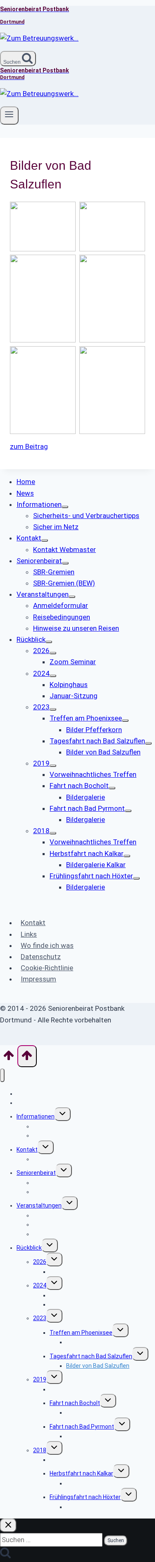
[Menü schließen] (2, 1075)
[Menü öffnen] (9, 115)
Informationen (36, 1116)
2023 (39, 1318)
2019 (39, 1379)
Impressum (38, 979)
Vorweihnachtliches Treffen (87, 1389)
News (24, 1102)
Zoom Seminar (69, 1271)
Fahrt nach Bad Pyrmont (82, 1426)
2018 (39, 1450)
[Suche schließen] (8, 1525)
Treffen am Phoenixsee (81, 1332)
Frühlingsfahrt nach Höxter (85, 1497)
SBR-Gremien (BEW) (59, 1191)
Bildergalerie (82, 1412)
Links (29, 934)
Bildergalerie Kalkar (91, 1483)
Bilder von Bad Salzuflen (97, 1365)
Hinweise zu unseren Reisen (70, 1234)
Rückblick (29, 1247)
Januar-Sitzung (70, 1304)
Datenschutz (41, 956)
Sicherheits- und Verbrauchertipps (79, 1126)
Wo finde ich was (47, 945)
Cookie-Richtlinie (47, 968)
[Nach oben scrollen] (8, 1058)
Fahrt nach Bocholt (75, 1403)
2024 (39, 1285)
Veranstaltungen (39, 1205)
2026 (39, 1261)
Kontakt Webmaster (60, 1159)
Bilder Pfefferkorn (90, 1342)
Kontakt (33, 922)
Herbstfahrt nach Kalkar (81, 1473)
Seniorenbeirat (36, 1172)
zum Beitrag (29, 446)
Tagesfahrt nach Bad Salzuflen (91, 1356)
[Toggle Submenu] (65, 507)
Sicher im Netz (52, 1135)
